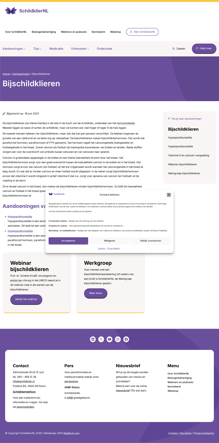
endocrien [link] (16, 280)
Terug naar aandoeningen (186, 118)
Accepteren (68, 240)
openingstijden (25, 406)
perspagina (71, 381)
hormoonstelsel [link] (126, 123)
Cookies (101, 248)
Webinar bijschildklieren (182, 164)
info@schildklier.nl (24, 381)
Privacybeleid (113, 248)
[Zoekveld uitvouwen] (178, 48)
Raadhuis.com (71, 433)
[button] (168, 194)
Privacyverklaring (204, 433)
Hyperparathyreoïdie (180, 146)
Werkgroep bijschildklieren (184, 173)
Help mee (205, 48)
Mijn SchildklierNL (145, 31)
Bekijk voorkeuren (150, 240)
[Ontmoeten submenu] (88, 49)
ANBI (70, 397)
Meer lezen (95, 293)
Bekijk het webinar (26, 299)
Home (6, 73)
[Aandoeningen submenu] (24, 49)
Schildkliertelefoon (24, 391)
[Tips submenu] (41, 49)
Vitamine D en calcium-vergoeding (188, 155)
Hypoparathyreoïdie (180, 137)
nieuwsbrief (123, 390)
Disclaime (185, 433)
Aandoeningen (20, 73)
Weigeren (109, 240)
